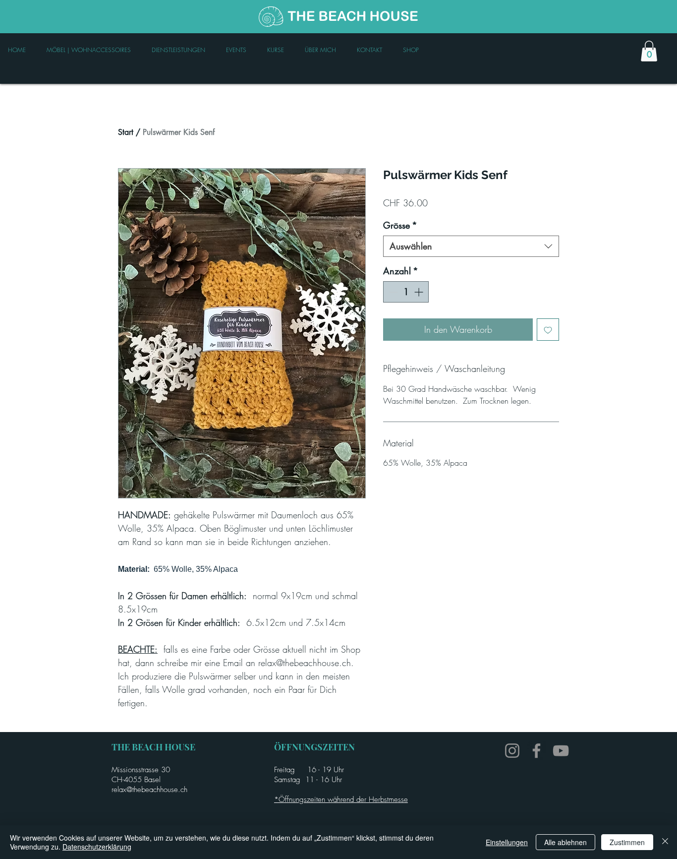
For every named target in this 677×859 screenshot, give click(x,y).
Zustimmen (627, 842)
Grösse (400, 225)
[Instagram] (512, 750)
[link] (649, 51)
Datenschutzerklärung (96, 847)
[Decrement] (392, 292)
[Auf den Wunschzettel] (548, 329)
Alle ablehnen (565, 842)
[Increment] (419, 292)
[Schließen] (665, 842)
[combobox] (471, 246)
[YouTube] (560, 750)
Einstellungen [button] (507, 842)
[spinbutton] (406, 292)
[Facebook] (536, 750)
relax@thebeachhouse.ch (149, 790)
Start (125, 132)
